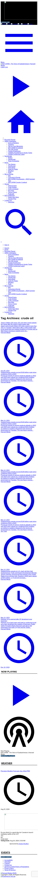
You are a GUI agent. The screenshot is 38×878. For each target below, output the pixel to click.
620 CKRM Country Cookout (17, 182)
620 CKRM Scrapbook (15, 148)
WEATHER (6, 763)
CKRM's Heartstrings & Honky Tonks (20, 153)
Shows (6, 184)
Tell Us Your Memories (15, 146)
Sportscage (8, 156)
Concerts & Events (14, 177)
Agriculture (11, 167)
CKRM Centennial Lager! (16, 154)
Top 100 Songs (13, 149)
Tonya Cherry (12, 192)
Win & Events (8, 174)
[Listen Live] (19, 694)
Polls (9, 172)
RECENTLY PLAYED (8, 756)
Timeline (11, 144)
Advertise (11, 202)
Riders (10, 157)
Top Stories (11, 164)
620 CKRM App (9, 195)
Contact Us (8, 200)
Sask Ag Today (13, 169)
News (6, 162)
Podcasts (11, 194)
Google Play (12, 199)
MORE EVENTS (6, 857)
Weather (11, 171)
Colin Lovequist (13, 189)
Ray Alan (11, 190)
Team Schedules (13, 161)
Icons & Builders (13, 143)
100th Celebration (10, 141)
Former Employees (14, 151)
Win (9, 176)
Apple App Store (13, 197)
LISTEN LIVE (5, 22)
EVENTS (5, 852)
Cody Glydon (12, 187)
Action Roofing (24, 844)
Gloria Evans (12, 185)
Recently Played (9, 139)
